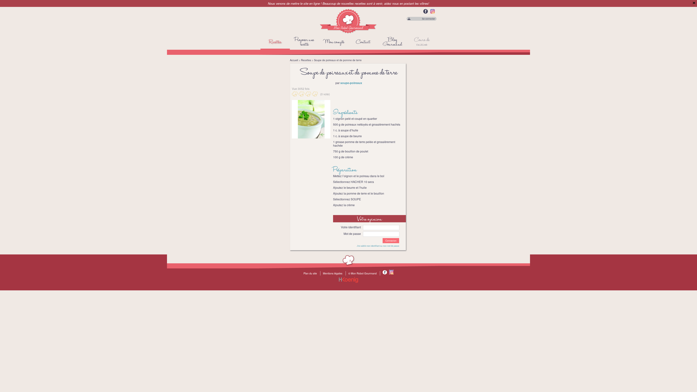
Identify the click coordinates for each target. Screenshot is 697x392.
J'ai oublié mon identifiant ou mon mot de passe (378, 245)
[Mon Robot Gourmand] (348, 33)
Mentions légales (332, 273)
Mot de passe (352, 234)
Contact (363, 42)
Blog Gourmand (392, 42)
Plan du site (310, 273)
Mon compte (333, 42)
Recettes (275, 42)
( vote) (325, 94)
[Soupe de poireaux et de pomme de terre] (311, 119)
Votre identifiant (351, 227)
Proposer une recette (304, 42)
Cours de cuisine (422, 42)
